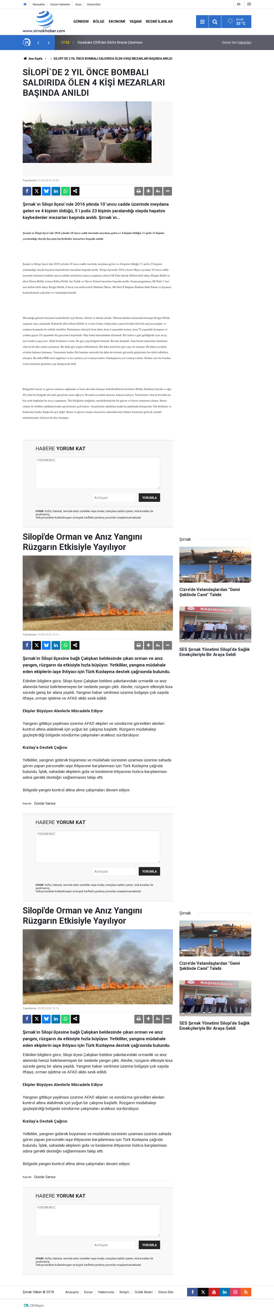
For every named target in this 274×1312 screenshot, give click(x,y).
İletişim (124, 1292)
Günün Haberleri (60, 4)
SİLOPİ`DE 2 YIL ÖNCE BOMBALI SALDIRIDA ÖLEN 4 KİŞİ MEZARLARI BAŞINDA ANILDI (113, 58)
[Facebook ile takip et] (192, 1292)
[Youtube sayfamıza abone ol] (213, 1292)
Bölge (98, 21)
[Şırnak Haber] (44, 21)
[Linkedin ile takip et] (224, 1292)
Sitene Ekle (93, 4)
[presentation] (38, 42)
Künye (88, 1292)
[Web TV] (238, 4)
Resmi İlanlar (159, 21)
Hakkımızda (106, 1292)
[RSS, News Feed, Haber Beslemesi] (246, 1292)
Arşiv (78, 4)
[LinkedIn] (56, 191)
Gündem (81, 21)
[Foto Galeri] (249, 4)
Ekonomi (117, 21)
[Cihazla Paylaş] (75, 191)
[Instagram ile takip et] (235, 1292)
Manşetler (39, 4)
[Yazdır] (138, 191)
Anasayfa (72, 1292)
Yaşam (135, 21)
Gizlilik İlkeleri (144, 1292)
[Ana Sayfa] (25, 4)
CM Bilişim (37, 1305)
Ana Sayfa (35, 58)
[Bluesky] (46, 191)
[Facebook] (27, 191)
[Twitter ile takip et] (203, 1292)
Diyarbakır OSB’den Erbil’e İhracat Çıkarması (110, 42)
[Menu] (202, 22)
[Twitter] (36, 191)
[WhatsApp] (65, 191)
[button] (148, 191)
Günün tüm (236, 42)
